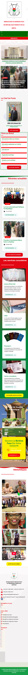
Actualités (5, 77)
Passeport (7, 346)
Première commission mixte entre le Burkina (13, 241)
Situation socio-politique (8, 160)
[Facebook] (2, 599)
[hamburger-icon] (1, 32)
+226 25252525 (15, 450)
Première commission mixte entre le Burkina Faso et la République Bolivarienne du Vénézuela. (14, 82)
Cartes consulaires (10, 376)
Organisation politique (8, 155)
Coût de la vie (5, 149)
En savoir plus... (9, 294)
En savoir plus (13, 455)
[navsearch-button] (2, 35)
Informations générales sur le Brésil (11, 144)
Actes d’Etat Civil (9, 284)
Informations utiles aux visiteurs (10, 139)
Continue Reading (9, 214)
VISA (5, 316)
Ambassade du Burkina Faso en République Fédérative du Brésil (14, 25)
